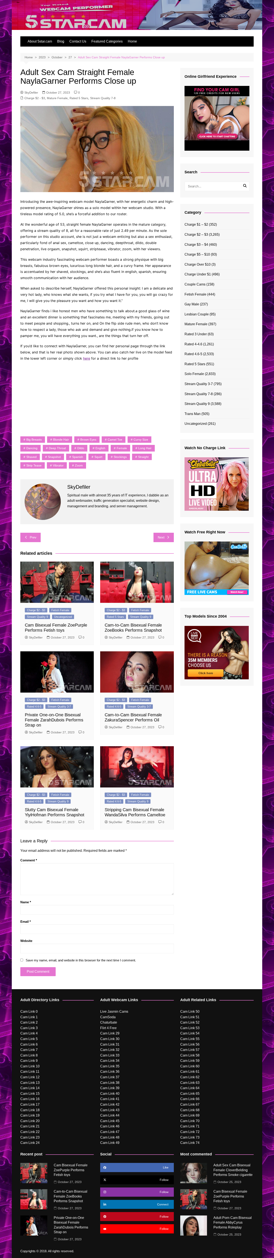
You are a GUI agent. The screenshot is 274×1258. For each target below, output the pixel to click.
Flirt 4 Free (108, 1028)
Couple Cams (195, 284)
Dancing (31, 448)
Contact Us (77, 41)
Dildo (80, 448)
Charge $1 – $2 (196, 224)
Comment (28, 860)
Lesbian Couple (197, 314)
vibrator (58, 465)
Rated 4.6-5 (34, 706)
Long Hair (145, 448)
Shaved (31, 457)
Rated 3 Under (196, 334)
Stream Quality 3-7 (59, 706)
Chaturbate (108, 1022)
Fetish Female (60, 610)
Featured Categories (107, 41)
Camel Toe (115, 439)
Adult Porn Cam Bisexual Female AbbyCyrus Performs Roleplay (232, 1222)
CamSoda (108, 1017)
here (86, 358)
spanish (77, 457)
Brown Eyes (88, 439)
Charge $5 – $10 (197, 254)
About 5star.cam (40, 41)
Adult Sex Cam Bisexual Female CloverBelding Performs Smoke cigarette (233, 1170)
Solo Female (194, 374)
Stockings (120, 457)
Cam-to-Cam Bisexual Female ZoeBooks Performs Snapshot (70, 1196)
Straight (143, 457)
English (100, 448)
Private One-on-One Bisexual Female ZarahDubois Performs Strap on (54, 719)
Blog (60, 41)
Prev (33, 537)
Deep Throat (57, 448)
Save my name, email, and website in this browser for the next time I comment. (81, 960)
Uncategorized (63, 616)
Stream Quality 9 (37, 616)
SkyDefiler (31, 92)
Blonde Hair (61, 439)
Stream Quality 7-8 (103, 98)
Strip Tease (34, 465)
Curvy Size (141, 439)
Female (122, 448)
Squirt (98, 457)
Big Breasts (34, 439)
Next (161, 537)
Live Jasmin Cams (114, 1011)
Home (132, 41)
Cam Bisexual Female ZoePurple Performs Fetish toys (71, 1170)
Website (26, 941)
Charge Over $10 (198, 264)
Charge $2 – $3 (196, 234)
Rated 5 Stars (79, 98)
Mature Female (57, 98)
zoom (79, 465)
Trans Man (193, 414)
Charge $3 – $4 (196, 244)
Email (25, 921)
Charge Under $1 (198, 274)
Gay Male (192, 304)
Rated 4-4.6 (193, 344)
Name (25, 902)
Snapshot (54, 457)
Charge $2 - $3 (34, 98)
